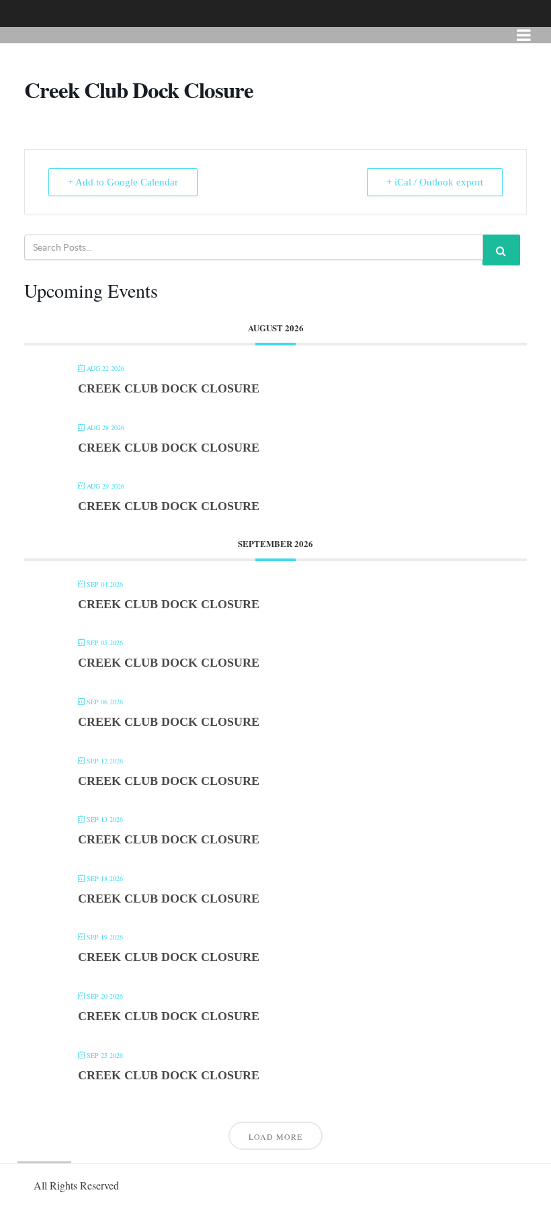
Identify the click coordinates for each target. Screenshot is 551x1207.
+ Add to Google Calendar (123, 182)
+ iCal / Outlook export (434, 182)
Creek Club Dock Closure (168, 388)
